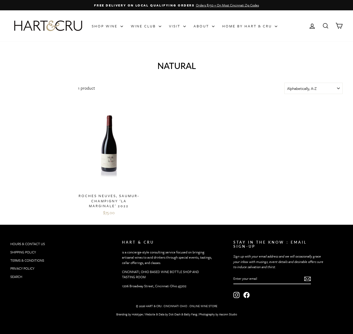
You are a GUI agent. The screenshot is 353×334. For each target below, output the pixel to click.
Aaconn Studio (228, 314)
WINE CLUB (144, 26)
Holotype (137, 314)
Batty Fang (190, 314)
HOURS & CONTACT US (27, 243)
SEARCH (16, 276)
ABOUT (202, 26)
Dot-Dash (175, 314)
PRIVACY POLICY (22, 268)
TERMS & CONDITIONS (27, 260)
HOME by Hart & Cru (247, 26)
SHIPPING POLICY (23, 252)
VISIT (175, 26)
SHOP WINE (105, 26)
